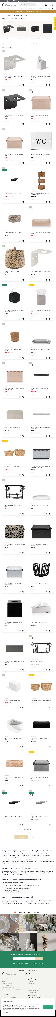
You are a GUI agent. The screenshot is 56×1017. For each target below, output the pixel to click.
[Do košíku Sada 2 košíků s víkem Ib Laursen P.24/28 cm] (49, 707)
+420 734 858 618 (35, 997)
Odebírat (39, 958)
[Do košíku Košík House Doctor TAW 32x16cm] (49, 669)
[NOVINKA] (15, 297)
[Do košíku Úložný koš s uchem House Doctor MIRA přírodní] (23, 357)
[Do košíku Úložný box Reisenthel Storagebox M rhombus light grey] (23, 591)
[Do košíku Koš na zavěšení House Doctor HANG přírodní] (23, 279)
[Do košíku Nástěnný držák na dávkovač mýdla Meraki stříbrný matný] (23, 85)
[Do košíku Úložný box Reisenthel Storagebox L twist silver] (49, 785)
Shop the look (32, 992)
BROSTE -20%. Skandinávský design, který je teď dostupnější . (27, 11)
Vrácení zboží (31, 985)
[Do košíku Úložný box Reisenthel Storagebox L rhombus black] (49, 552)
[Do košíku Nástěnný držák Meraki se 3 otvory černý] (23, 824)
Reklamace (31, 983)
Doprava (30, 981)
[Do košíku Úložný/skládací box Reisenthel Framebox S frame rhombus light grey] (49, 474)
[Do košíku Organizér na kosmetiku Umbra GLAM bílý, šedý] (23, 746)
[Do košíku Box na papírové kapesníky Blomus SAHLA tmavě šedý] (23, 669)
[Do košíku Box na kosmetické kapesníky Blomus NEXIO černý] (23, 630)
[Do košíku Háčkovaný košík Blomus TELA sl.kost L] (23, 240)
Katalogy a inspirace (33, 990)
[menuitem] (4, 8)
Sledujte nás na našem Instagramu (29, 912)
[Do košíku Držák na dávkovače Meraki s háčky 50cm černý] (49, 396)
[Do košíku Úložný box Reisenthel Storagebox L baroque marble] (23, 552)
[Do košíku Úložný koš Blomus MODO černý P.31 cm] (49, 591)
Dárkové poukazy (7, 983)
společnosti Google (21, 1009)
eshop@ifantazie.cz (36, 995)
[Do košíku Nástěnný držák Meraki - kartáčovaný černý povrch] (23, 124)
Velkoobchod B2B (7, 985)
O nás (3, 981)
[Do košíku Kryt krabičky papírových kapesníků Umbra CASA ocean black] (23, 318)
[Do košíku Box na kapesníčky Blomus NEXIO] (49, 630)
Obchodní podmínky (8, 987)
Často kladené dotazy (34, 988)
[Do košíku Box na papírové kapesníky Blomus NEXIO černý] (49, 746)
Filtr (4, 43)
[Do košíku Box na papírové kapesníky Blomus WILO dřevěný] (23, 785)
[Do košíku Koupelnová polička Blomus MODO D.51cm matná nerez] (49, 435)
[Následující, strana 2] (30, 833)
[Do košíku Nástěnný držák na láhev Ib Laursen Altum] (49, 279)
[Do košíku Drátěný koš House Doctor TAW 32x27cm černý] (23, 513)
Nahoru (36, 837)
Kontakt (4, 992)
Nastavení (5, 1012)
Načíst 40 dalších (21, 837)
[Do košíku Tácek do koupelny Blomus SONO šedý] (49, 357)
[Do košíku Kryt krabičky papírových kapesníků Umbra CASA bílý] (49, 85)
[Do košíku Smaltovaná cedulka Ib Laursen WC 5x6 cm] (49, 163)
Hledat (34, 4)
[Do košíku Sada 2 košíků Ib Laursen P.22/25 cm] (23, 474)
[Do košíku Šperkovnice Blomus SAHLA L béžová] (23, 435)
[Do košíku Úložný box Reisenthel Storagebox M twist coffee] (23, 163)
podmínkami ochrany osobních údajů (34, 963)
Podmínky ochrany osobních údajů (11, 990)
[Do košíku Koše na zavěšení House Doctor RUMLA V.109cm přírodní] (49, 201)
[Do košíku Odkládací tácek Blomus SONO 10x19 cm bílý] (49, 513)
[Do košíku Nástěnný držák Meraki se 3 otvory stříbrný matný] (49, 824)
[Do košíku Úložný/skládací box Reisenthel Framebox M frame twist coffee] (23, 396)
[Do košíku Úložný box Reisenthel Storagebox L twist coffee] (49, 124)
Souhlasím (48, 1007)
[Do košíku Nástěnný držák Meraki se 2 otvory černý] (23, 201)
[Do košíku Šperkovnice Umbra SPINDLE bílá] (23, 707)
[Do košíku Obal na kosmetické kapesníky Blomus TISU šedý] (49, 318)
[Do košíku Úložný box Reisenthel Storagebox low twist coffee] (49, 240)
